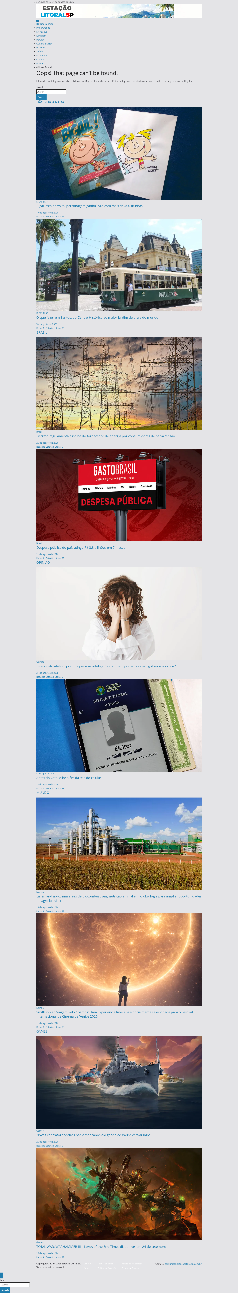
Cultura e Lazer (44, 43)
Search (40, 87)
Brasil (39, 431)
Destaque (41, 773)
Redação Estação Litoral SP (50, 216)
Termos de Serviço (130, 1268)
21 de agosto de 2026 (47, 554)
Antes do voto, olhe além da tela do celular (68, 777)
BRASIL (41, 332)
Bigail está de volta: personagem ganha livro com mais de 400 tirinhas (89, 205)
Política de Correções (107, 1268)
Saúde (39, 51)
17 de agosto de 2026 (47, 212)
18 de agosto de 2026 (47, 907)
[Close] (1, 1275)
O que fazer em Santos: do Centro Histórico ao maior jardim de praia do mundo (97, 317)
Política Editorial (105, 1263)
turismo (40, 47)
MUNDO (42, 792)
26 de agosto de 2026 (47, 442)
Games (40, 1130)
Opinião (40, 59)
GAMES (41, 1031)
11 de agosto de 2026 (47, 1023)
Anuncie (88, 1268)
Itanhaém (41, 35)
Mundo (40, 892)
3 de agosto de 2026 (46, 324)
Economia (41, 55)
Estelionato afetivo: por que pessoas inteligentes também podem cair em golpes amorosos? (106, 666)
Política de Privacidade (132, 1263)
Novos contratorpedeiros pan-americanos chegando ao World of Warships (93, 1135)
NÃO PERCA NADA (50, 102)
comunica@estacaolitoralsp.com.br (183, 1263)
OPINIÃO (43, 562)
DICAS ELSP (42, 201)
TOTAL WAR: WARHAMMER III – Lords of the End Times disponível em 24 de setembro (101, 1246)
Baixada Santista (44, 23)
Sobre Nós (89, 1263)
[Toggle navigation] (37, 21)
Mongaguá (41, 31)
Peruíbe (40, 39)
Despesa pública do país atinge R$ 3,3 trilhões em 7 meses (80, 547)
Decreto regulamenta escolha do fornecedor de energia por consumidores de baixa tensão (105, 436)
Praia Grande (43, 27)
